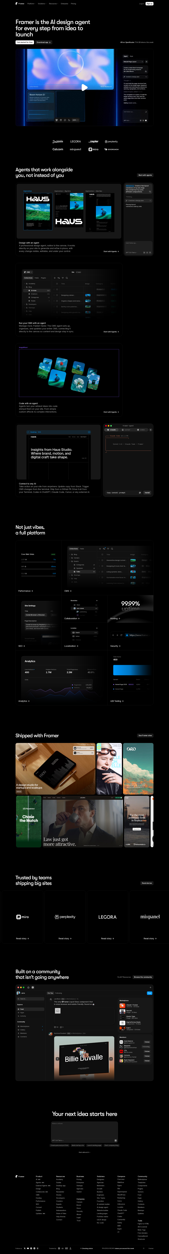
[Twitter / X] (25, 1248)
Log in (141, 4)
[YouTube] (28, 1248)
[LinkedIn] (34, 1248)
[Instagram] (31, 1248)
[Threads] (38, 1248)
